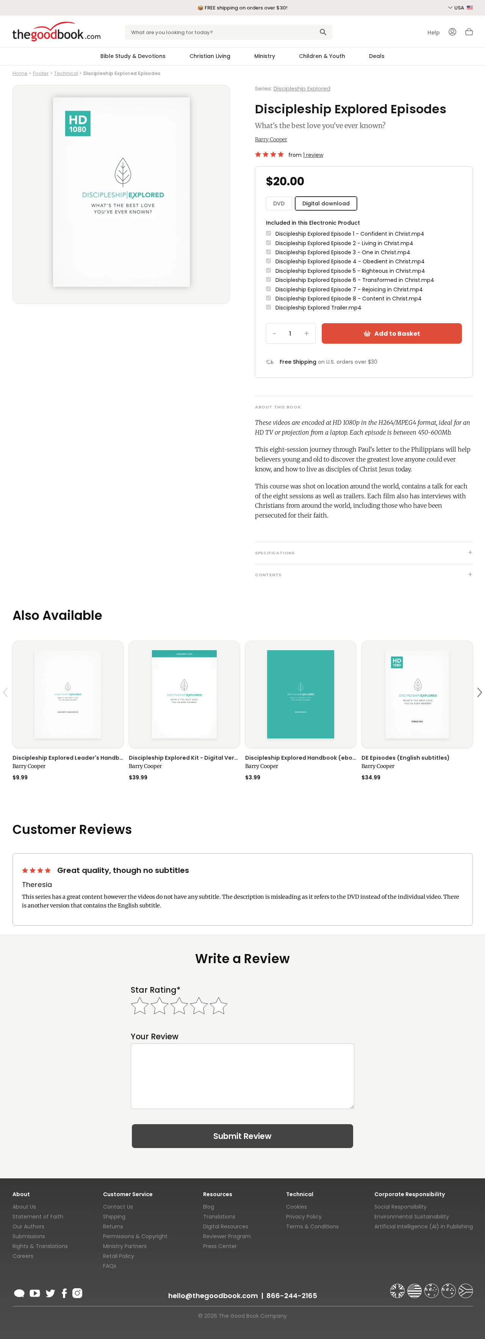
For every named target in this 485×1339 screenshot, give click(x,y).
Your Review (154, 1036)
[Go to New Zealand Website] (449, 1287)
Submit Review (242, 1136)
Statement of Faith (38, 1216)
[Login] (452, 32)
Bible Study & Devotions (133, 56)
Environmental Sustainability (411, 1216)
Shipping (114, 1216)
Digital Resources (225, 1226)
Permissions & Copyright (135, 1236)
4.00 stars (270, 154)
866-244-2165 (291, 1295)
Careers (23, 1256)
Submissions (29, 1236)
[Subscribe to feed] (19, 1292)
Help (433, 32)
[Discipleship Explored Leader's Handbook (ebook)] (68, 694)
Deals (377, 56)
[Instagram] (76, 1292)
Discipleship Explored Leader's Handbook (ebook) (68, 758)
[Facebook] (64, 1292)
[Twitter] (50, 1292)
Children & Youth (322, 56)
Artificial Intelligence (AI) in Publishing (423, 1226)
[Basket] (469, 34)
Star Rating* (155, 990)
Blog (208, 1207)
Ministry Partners (125, 1246)
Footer (41, 73)
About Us (24, 1207)
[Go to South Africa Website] (465, 1287)
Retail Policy (118, 1256)
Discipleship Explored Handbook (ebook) (300, 758)
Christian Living (209, 56)
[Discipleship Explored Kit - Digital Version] (184, 694)
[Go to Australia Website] (432, 1287)
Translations (219, 1216)
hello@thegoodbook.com (213, 1295)
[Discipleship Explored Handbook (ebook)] (301, 694)
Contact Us (118, 1207)
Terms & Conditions (312, 1226)
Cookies (296, 1207)
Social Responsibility (400, 1207)
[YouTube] (35, 1292)
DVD (279, 203)
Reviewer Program (227, 1236)
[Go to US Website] (415, 1287)
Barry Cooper (271, 139)
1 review (313, 155)
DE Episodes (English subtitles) (405, 758)
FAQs (109, 1266)
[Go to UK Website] (398, 1287)
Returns (113, 1226)
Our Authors (28, 1226)
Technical (66, 73)
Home (20, 73)
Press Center (220, 1246)
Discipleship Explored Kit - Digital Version (184, 758)
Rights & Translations (40, 1246)
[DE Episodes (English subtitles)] (417, 694)
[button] (6, 710)
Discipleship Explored (302, 88)
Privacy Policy (304, 1216)
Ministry (264, 56)
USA (459, 7)
